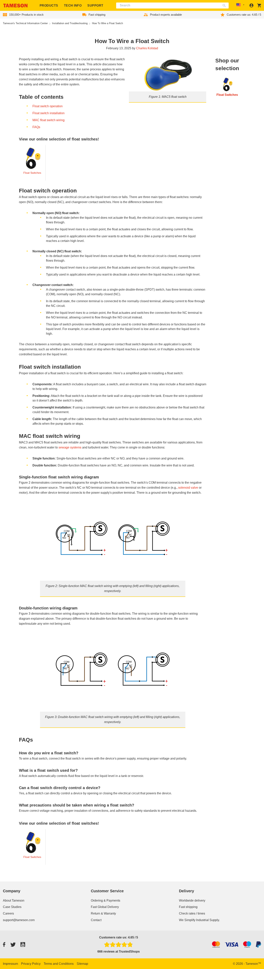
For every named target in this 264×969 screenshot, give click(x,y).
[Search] (225, 6)
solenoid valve (188, 487)
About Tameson (13, 900)
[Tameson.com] (15, 5)
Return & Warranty (103, 913)
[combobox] (172, 6)
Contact (96, 920)
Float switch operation (47, 106)
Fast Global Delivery (105, 907)
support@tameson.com (19, 920)
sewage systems (69, 447)
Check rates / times (192, 913)
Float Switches (32, 172)
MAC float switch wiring (48, 120)
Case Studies (12, 907)
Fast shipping (188, 907)
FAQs (36, 127)
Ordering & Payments (105, 900)
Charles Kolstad (147, 48)
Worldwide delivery (192, 900)
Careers (8, 913)
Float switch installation (48, 113)
